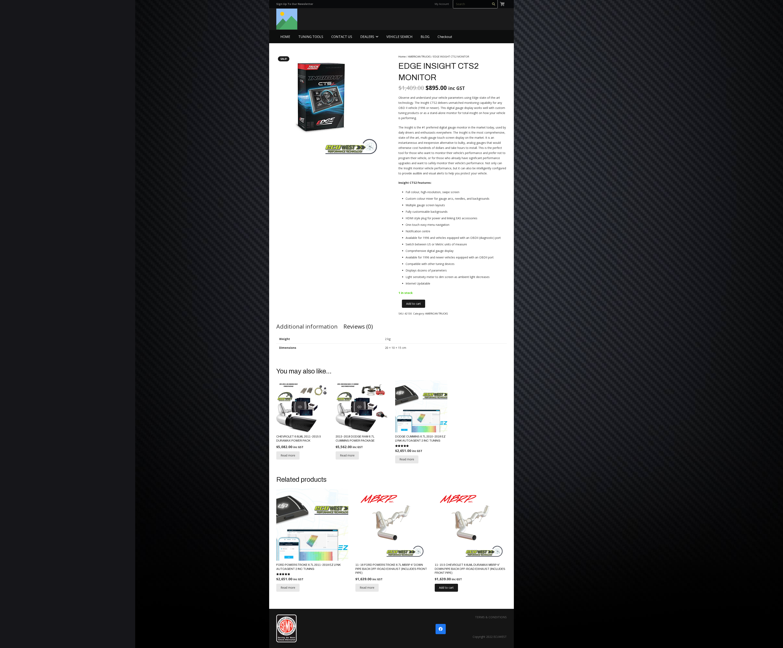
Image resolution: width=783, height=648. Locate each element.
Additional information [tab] (307, 326)
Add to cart (413, 304)
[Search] (494, 4)
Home (402, 56)
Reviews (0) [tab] (358, 326)
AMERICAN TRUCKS (419, 56)
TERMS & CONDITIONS (491, 617)
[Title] (286, 19)
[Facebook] (441, 629)
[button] (377, 37)
